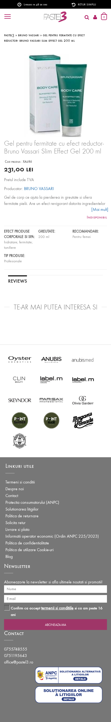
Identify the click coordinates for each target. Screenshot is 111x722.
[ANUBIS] (51, 359)
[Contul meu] (95, 17)
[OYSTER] (20, 359)
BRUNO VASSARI (39, 188)
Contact (11, 495)
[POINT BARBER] (20, 420)
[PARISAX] (51, 400)
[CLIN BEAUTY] (20, 379)
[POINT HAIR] (51, 420)
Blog (9, 556)
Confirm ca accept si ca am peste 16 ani (57, 611)
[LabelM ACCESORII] (83, 379)
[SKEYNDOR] (20, 400)
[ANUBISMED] (83, 359)
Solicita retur (15, 522)
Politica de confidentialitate (27, 542)
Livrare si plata (17, 529)
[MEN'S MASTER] (20, 440)
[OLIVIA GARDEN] (83, 400)
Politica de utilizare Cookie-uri (29, 549)
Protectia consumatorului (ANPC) (32, 502)
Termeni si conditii (20, 482)
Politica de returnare (22, 515)
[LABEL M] (51, 379)
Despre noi (14, 488)
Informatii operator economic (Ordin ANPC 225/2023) (52, 536)
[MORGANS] (83, 420)
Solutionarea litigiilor (22, 509)
